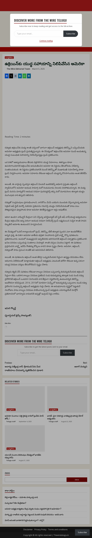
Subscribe (70, 33)
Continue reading (46, 41)
